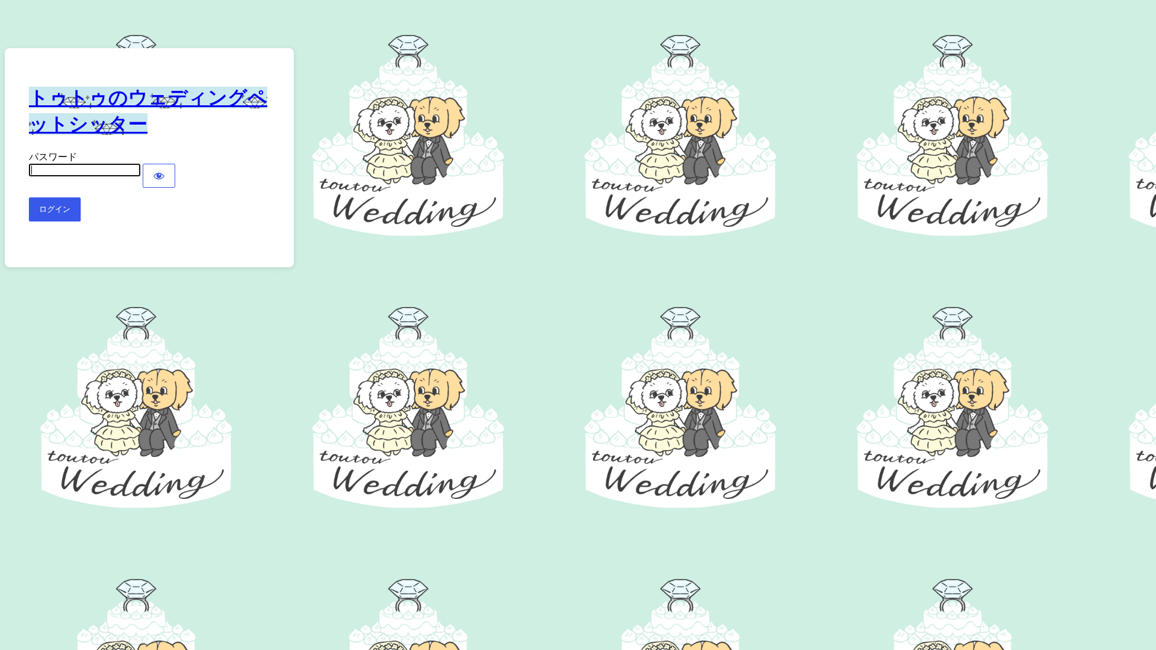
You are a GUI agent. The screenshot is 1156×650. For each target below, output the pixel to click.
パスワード (53, 157)
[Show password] (159, 176)
